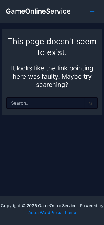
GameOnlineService (38, 11)
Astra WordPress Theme (52, 212)
